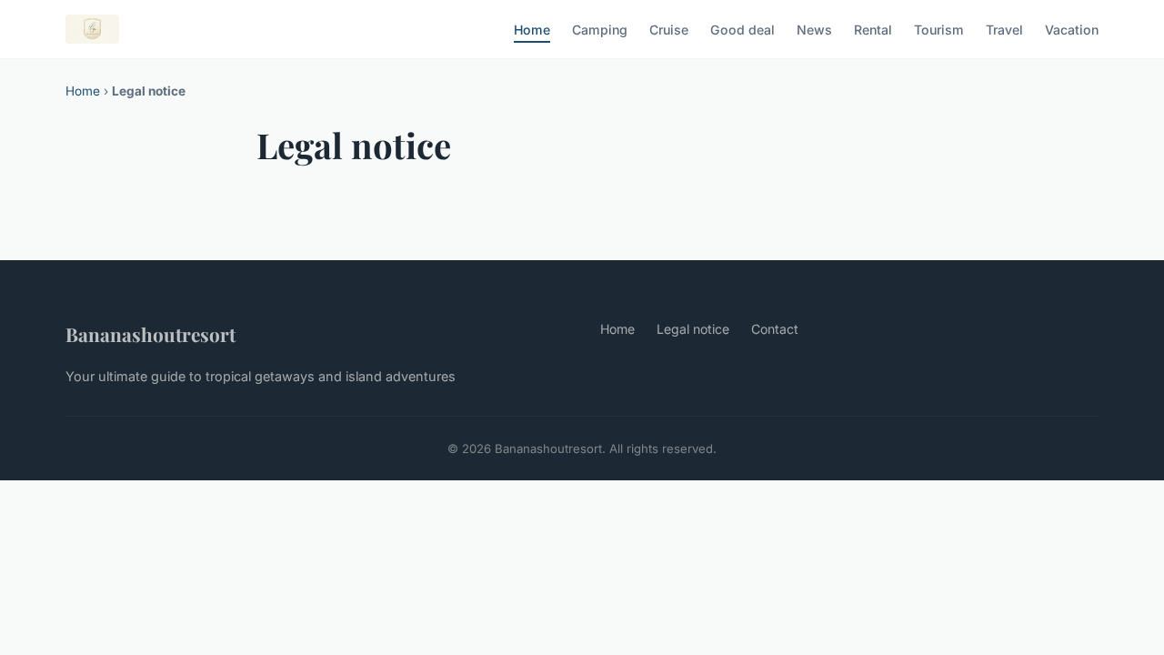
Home (532, 28)
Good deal (742, 28)
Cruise (668, 28)
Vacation (1072, 28)
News (814, 28)
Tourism (939, 28)
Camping (599, 28)
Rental (873, 28)
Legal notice (693, 329)
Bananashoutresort (150, 334)
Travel (1004, 28)
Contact (774, 329)
